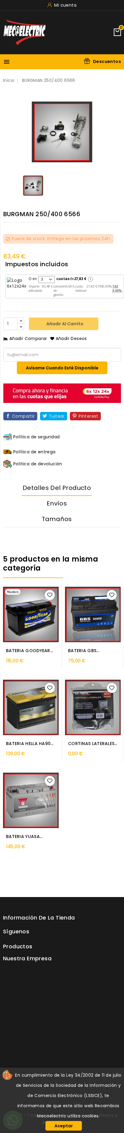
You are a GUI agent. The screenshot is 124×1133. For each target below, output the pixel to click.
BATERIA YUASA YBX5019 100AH (23, 836)
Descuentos (107, 61)
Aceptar (63, 1126)
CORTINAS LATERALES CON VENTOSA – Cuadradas (91, 744)
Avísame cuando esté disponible (62, 368)
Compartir (23, 416)
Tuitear (57, 416)
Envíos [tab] (57, 503)
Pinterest (88, 416)
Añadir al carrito (64, 324)
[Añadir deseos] (50, 595)
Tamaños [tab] (57, 519)
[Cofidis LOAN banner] (62, 393)
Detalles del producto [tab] (57, 488)
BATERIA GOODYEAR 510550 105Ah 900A (28, 651)
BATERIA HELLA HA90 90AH (28, 744)
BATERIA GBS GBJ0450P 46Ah (86, 651)
